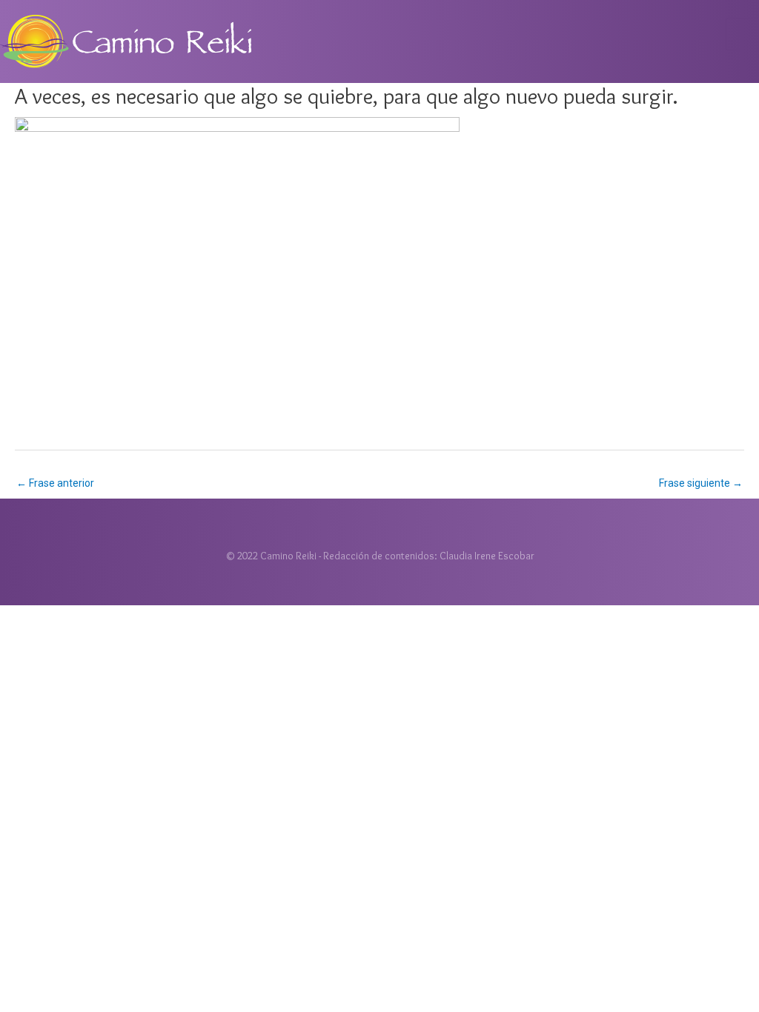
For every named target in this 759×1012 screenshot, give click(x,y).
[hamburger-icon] (742, 34)
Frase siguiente (701, 483)
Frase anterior (55, 483)
